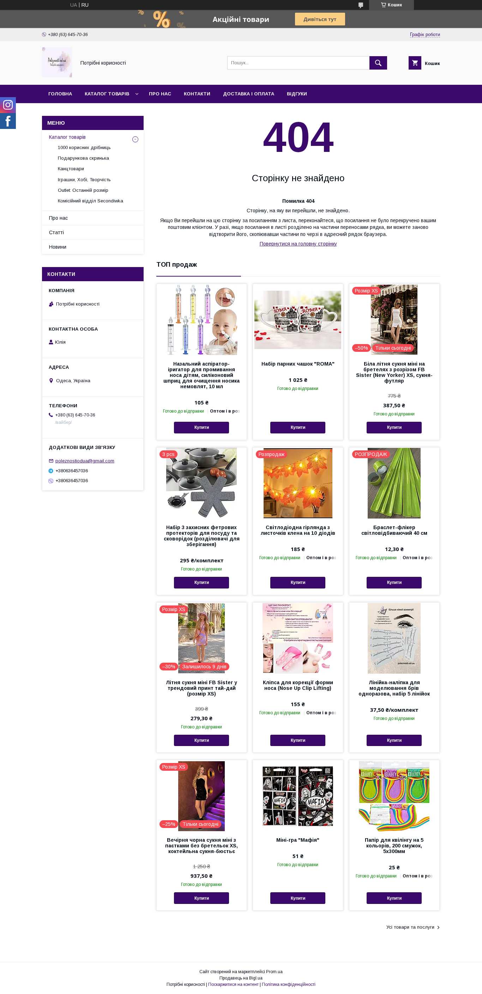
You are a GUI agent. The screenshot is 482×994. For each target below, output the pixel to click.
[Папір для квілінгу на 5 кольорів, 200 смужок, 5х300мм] (394, 795)
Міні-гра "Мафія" (297, 840)
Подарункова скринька (83, 158)
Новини (57, 247)
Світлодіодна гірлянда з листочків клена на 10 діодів (298, 530)
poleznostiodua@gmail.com (84, 460)
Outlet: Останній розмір (83, 190)
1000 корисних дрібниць (84, 147)
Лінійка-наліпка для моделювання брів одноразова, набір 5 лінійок (394, 688)
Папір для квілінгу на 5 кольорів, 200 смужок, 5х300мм (394, 845)
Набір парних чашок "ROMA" (298, 364)
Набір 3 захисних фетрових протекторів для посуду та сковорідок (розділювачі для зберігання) (202, 536)
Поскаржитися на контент (233, 984)
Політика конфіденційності (288, 984)
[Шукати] (378, 63)
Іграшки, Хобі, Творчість (84, 179)
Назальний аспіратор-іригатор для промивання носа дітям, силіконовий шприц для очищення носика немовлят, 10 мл (201, 375)
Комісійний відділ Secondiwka (90, 200)
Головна (60, 93)
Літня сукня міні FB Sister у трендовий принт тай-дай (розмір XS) (201, 688)
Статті (56, 232)
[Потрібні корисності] (57, 75)
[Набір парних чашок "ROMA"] (298, 319)
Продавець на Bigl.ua (241, 978)
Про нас (160, 93)
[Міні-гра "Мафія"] (298, 795)
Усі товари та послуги (410, 927)
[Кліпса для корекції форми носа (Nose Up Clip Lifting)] (298, 638)
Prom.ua (274, 971)
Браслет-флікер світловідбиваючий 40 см (394, 530)
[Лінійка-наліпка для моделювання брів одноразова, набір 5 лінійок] (394, 638)
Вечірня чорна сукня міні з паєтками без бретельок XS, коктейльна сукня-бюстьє (201, 845)
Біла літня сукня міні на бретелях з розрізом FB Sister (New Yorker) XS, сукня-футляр (394, 372)
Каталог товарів (107, 93)
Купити (201, 427)
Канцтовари (71, 168)
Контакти (197, 93)
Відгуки (297, 93)
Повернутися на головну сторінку (298, 244)
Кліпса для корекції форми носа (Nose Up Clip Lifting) (298, 685)
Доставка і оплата (248, 93)
